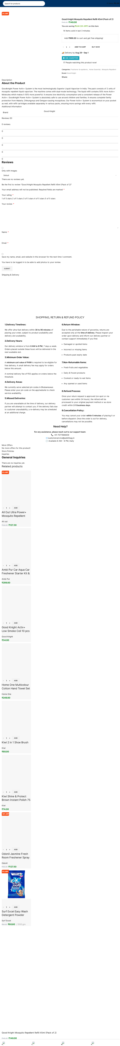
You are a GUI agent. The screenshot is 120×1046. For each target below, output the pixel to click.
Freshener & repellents (79, 69)
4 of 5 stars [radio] (39, 198)
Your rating (7, 195)
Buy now (96, 47)
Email (5, 243)
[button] (16, 907)
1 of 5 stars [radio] (7, 198)
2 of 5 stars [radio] (17, 198)
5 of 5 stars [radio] (50, 198)
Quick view (5, 902)
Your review (8, 204)
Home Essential (94, 69)
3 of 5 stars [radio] (28, 198)
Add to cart (80, 47)
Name (5, 232)
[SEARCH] (42, 3)
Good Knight (71, 73)
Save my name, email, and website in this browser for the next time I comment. (37, 257)
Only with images (9, 171)
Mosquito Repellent (109, 69)
